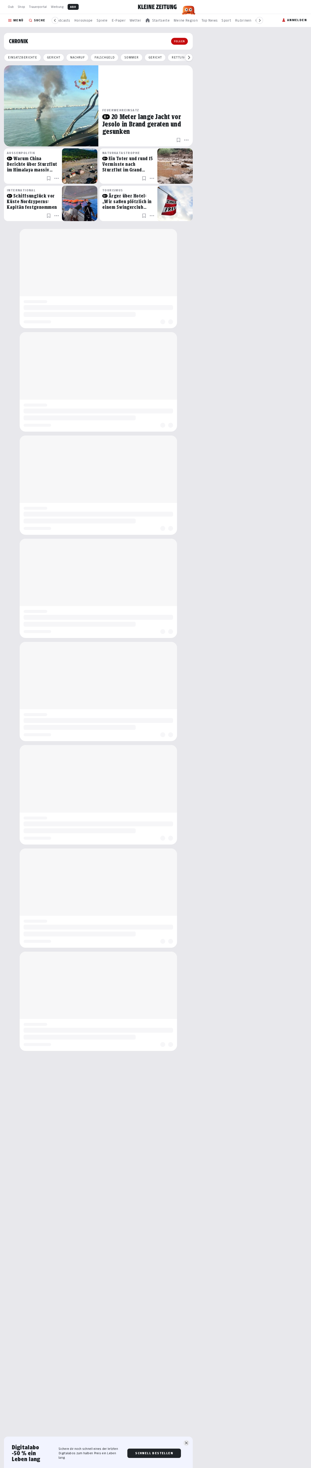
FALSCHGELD (104, 57)
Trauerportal (38, 6)
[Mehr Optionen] (186, 140)
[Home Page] (157, 6)
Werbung (57, 6)
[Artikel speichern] (178, 140)
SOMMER (131, 57)
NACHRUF (77, 57)
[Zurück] (55, 20)
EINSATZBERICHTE (22, 57)
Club (11, 6)
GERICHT (53, 57)
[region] (157, 20)
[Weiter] (259, 20)
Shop (21, 6)
